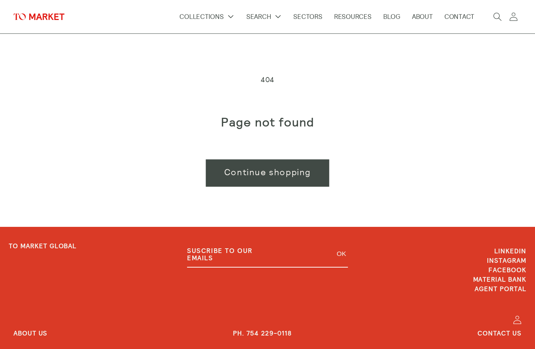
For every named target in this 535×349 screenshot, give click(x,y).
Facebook (507, 270)
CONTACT (459, 16)
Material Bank (499, 280)
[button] (498, 17)
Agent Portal (500, 289)
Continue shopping (267, 172)
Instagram (506, 261)
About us (30, 333)
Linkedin (510, 251)
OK (341, 253)
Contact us (499, 333)
